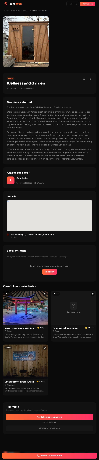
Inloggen (73, 4)
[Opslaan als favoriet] (84, 79)
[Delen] (89, 79)
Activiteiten (15, 10)
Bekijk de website (51, 428)
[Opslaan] (45, 294)
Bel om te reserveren (51, 417)
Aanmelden (88, 4)
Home (6, 10)
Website (40, 183)
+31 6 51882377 (27, 89)
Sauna (25, 10)
